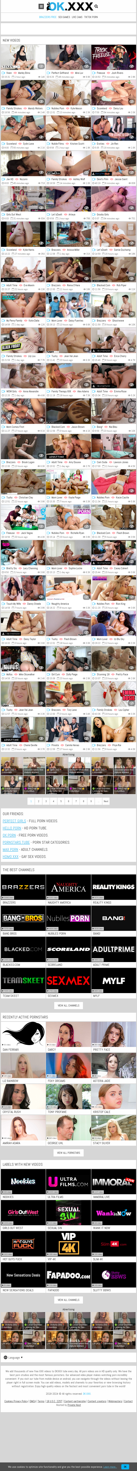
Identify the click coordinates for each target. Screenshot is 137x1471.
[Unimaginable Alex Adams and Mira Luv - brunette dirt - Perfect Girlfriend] (68, 57)
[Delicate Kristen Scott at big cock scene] (68, 128)
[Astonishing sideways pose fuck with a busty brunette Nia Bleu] (113, 411)
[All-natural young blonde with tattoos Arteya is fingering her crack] (68, 198)
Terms (41, 1401)
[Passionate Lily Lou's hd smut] (23, 340)
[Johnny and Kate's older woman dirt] (23, 305)
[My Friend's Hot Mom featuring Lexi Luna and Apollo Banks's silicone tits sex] (68, 588)
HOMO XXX (11, 856)
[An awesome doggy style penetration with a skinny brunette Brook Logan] (23, 446)
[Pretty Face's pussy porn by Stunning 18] (113, 658)
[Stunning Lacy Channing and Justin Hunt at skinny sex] (23, 552)
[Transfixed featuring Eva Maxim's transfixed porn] (23, 269)
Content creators (97, 1401)
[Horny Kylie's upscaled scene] (23, 234)
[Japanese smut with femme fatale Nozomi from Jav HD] (23, 163)
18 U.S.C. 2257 (54, 1401)
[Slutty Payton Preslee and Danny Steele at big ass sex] (23, 588)
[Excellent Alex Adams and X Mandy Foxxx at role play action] (23, 411)
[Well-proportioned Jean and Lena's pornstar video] (68, 340)
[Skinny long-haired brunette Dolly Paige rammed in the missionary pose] (68, 658)
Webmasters (115, 1401)
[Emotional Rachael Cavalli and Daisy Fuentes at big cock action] (68, 305)
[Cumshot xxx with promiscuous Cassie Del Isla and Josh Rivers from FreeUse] (113, 57)
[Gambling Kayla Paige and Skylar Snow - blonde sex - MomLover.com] (68, 481)
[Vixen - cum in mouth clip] (23, 57)
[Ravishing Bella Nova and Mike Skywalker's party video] (23, 658)
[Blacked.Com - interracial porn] (113, 517)
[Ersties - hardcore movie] (113, 128)
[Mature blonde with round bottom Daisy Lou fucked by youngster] (113, 92)
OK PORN (9, 835)
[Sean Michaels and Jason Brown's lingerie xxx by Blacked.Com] (68, 411)
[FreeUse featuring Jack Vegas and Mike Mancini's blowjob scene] (23, 517)
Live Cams (77, 17)
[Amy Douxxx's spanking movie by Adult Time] (68, 446)
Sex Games (64, 17)
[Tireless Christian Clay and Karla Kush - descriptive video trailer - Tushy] (23, 481)
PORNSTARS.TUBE (16, 842)
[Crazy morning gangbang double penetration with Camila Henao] (68, 729)
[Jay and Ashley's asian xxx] (68, 163)
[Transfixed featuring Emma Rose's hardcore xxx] (113, 375)
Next (106, 801)
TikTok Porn (91, 17)
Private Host (74, 1405)
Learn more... (110, 1467)
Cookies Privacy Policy (16, 1401)
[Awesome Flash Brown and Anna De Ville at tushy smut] (68, 623)
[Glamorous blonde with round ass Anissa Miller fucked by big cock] (68, 234)
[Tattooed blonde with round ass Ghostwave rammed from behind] (113, 305)
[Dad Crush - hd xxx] (113, 694)
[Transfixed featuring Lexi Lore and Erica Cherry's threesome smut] (113, 340)
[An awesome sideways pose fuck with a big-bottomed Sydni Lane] (23, 128)
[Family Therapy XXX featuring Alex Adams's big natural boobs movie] (68, 375)
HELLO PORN (12, 827)
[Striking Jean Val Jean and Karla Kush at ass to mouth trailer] (23, 694)
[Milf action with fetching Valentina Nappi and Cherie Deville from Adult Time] (23, 729)
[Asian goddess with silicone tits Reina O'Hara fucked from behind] (68, 269)
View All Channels (68, 1005)
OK (125, 1466)
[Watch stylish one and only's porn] (113, 198)
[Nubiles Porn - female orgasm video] (68, 517)
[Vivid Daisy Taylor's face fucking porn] (23, 623)
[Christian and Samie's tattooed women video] (113, 234)
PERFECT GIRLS (14, 820)
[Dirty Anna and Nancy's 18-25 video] (23, 375)
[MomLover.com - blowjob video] (68, 552)
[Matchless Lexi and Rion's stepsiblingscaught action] (113, 588)
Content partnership (75, 1401)
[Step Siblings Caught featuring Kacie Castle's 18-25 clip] (113, 481)
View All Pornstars (68, 1153)
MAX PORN (10, 849)
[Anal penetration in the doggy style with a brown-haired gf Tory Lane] (68, 694)
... (98, 801)
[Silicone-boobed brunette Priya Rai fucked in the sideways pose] (113, 729)
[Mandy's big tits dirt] (23, 92)
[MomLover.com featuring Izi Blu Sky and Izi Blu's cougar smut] (113, 623)
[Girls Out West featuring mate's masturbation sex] (23, 198)
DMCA (33, 1401)
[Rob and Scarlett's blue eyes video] (113, 269)
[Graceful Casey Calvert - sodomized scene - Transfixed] (113, 552)
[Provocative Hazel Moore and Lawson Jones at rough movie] (113, 446)
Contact (128, 1401)
